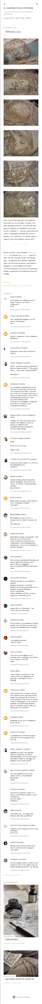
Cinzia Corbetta (16, 316)
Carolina (13, 620)
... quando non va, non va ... (20, 979)
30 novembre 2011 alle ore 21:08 (20, 491)
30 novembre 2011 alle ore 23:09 (20, 598)
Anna (12, 557)
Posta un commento (12, 875)
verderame (14, 859)
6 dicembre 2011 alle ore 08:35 (19, 870)
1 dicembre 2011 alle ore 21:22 (19, 783)
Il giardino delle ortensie (18, 8)
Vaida (12, 810)
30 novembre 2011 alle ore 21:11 (20, 508)
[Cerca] (37, 3)
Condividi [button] (7, 282)
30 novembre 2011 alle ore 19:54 (20, 409)
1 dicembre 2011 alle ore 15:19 (19, 743)
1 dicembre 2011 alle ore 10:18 (19, 645)
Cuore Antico (15, 348)
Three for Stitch (27, 286)
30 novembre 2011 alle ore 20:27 (20, 453)
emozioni (13, 286)
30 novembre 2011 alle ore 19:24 (20, 326)
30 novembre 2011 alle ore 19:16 (20, 309)
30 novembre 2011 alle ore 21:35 (20, 527)
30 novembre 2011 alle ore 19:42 (20, 341)
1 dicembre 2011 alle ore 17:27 (19, 764)
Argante (24, 255)
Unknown (14, 333)
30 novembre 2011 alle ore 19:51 (20, 377)
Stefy (12, 297)
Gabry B (13, 842)
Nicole (12, 476)
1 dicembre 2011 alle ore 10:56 (19, 683)
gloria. (12, 605)
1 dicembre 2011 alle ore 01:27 (19, 613)
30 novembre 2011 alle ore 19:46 (20, 356)
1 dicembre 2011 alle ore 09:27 (19, 630)
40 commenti (15, 983)
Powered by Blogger (22, 997)
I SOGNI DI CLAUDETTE (19, 459)
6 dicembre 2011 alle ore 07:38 (19, 853)
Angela (13, 717)
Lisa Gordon (15, 578)
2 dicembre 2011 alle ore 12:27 (19, 804)
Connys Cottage (16, 438)
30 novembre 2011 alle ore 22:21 (20, 571)
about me (19, 18)
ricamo (19, 286)
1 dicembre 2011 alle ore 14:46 (19, 726)
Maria (12, 497)
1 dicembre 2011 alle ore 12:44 (19, 711)
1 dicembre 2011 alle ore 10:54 (19, 664)
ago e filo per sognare (18, 770)
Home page (9, 18)
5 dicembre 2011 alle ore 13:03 (19, 819)
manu (12, 652)
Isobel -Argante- (16, 363)
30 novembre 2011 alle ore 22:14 (20, 550)
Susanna (13, 534)
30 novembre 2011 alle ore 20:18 (20, 432)
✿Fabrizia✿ (14, 514)
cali (11, 671)
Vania (12, 637)
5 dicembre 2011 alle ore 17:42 (19, 836)
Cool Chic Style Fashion (19, 825)
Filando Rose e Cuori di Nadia (21, 415)
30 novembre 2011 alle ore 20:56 (20, 470)
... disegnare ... (12, 939)
